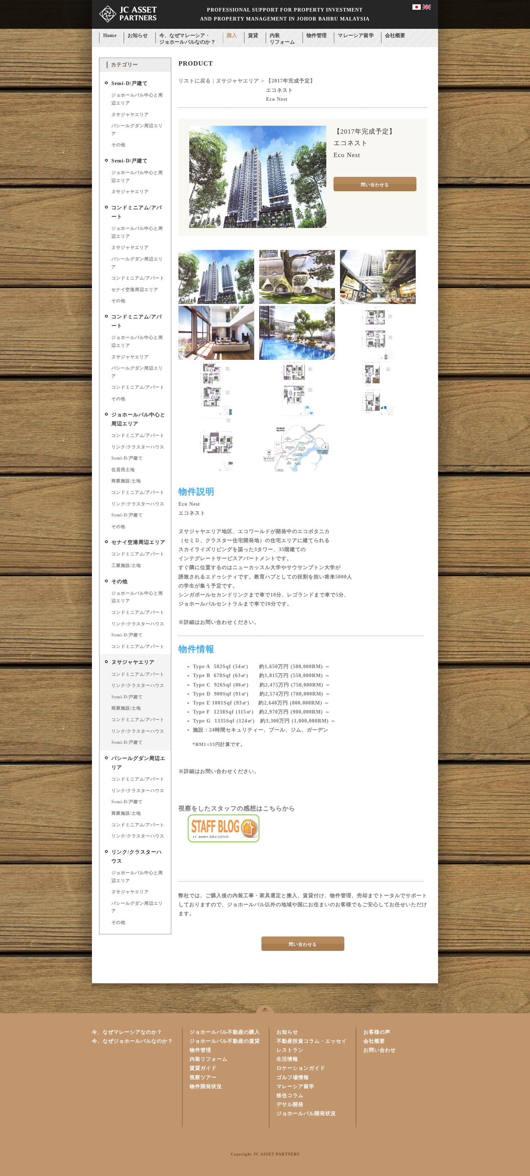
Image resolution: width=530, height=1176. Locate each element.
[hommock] (297, 302)
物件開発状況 (206, 1086)
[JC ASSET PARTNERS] (128, 27)
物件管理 (316, 35)
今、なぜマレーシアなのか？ (127, 1032)
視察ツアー (203, 1077)
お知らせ (138, 35)
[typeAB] (377, 358)
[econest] (216, 302)
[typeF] (378, 414)
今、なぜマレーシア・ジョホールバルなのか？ (187, 36)
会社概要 (395, 35)
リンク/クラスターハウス (137, 447)
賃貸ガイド (203, 1068)
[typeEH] (297, 414)
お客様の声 (376, 1032)
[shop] (378, 302)
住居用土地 (123, 469)
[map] (297, 470)
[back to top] (265, 1009)
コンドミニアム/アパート (137, 278)
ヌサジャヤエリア (130, 114)
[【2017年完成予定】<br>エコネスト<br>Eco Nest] (257, 226)
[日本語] (416, 8)
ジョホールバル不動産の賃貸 (225, 1041)
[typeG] (216, 470)
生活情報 (287, 1059)
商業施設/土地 (126, 480)
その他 (118, 144)
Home (109, 35)
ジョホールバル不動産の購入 (225, 1032)
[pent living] (216, 358)
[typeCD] (216, 414)
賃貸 (253, 35)
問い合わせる (375, 184)
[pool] (297, 358)
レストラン (290, 1050)
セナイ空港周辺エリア (134, 289)
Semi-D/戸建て (129, 83)
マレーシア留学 (356, 35)
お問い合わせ (379, 1050)
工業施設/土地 (126, 565)
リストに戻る (194, 81)
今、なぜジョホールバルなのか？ (132, 1041)
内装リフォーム (282, 36)
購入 (232, 35)
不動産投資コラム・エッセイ (312, 1041)
